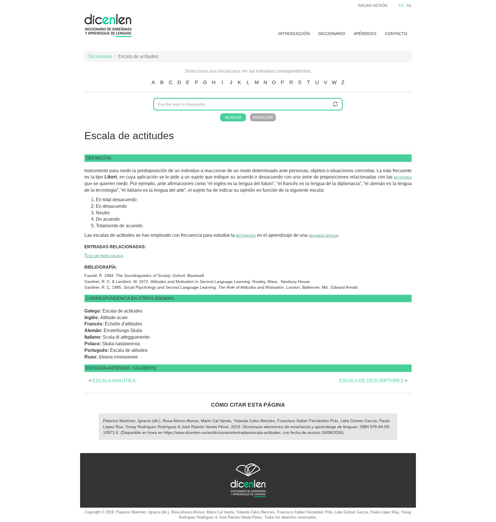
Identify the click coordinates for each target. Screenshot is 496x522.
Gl (409, 5)
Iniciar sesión (372, 5)
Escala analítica (114, 380)
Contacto (396, 33)
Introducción (294, 33)
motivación (246, 235)
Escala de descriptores (371, 380)
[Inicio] (110, 25)
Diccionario (331, 33)
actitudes (403, 176)
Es (401, 5)
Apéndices (365, 33)
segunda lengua (323, 235)
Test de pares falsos (103, 255)
